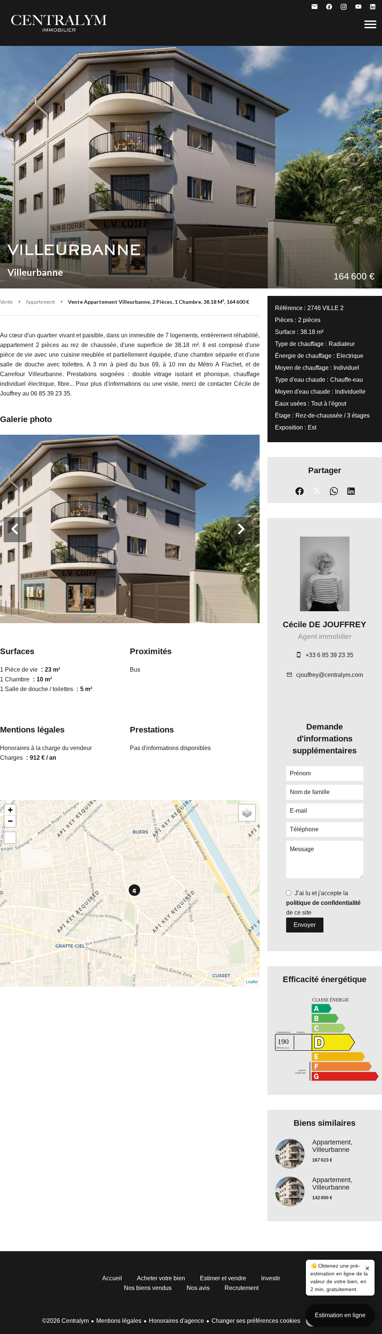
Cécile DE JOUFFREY (324, 624)
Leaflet (252, 982)
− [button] (10, 821)
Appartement (40, 302)
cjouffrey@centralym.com (329, 675)
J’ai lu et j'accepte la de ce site (323, 903)
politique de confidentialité (323, 903)
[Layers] (247, 813)
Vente (6, 302)
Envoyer (305, 925)
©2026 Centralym (65, 1321)
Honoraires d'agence (176, 1321)
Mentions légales (118, 1321)
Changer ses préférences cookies (256, 1321)
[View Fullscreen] (10, 837)
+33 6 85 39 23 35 (329, 655)
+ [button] (10, 810)
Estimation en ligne (340, 1315)
